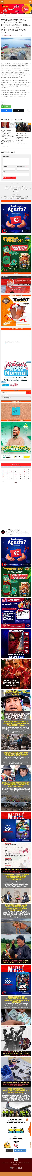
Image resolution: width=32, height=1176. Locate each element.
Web (4, 172)
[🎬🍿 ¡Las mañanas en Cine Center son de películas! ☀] (16, 827)
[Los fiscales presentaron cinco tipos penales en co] (16, 705)
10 (3, 474)
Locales (3, 15)
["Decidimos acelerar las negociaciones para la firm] (16, 888)
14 (20, 474)
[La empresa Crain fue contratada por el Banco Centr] (16, 796)
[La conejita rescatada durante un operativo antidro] (16, 1072)
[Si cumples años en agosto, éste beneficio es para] (16, 552)
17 (3, 476)
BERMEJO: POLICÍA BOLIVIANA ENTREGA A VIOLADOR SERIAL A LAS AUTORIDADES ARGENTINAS (22, 137)
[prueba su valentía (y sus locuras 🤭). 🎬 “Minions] (16, 1133)
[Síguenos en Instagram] (13, 1168)
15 (24, 474)
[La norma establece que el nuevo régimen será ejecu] (16, 1010)
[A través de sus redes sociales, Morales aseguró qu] (16, 949)
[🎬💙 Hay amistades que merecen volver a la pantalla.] (16, 613)
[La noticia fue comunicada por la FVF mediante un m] (16, 1041)
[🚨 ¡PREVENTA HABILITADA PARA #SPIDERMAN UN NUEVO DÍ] (16, 643)
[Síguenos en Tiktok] (21, 1168)
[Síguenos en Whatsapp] (16, 1168)
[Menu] (30, 2)
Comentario (6, 156)
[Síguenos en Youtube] (19, 1168)
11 (7, 474)
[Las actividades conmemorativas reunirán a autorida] (16, 858)
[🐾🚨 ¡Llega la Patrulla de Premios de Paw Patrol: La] (16, 582)
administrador (7, 35)
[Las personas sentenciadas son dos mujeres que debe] (16, 919)
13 (15, 474)
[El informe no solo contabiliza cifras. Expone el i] (16, 735)
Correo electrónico (22, 166)
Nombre (5, 166)
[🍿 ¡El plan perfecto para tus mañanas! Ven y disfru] (16, 980)
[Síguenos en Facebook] (11, 1168)
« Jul (15, 483)
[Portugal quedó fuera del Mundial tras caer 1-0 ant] (16, 674)
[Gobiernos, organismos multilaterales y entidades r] (16, 1102)
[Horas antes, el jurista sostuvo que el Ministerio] (16, 766)
